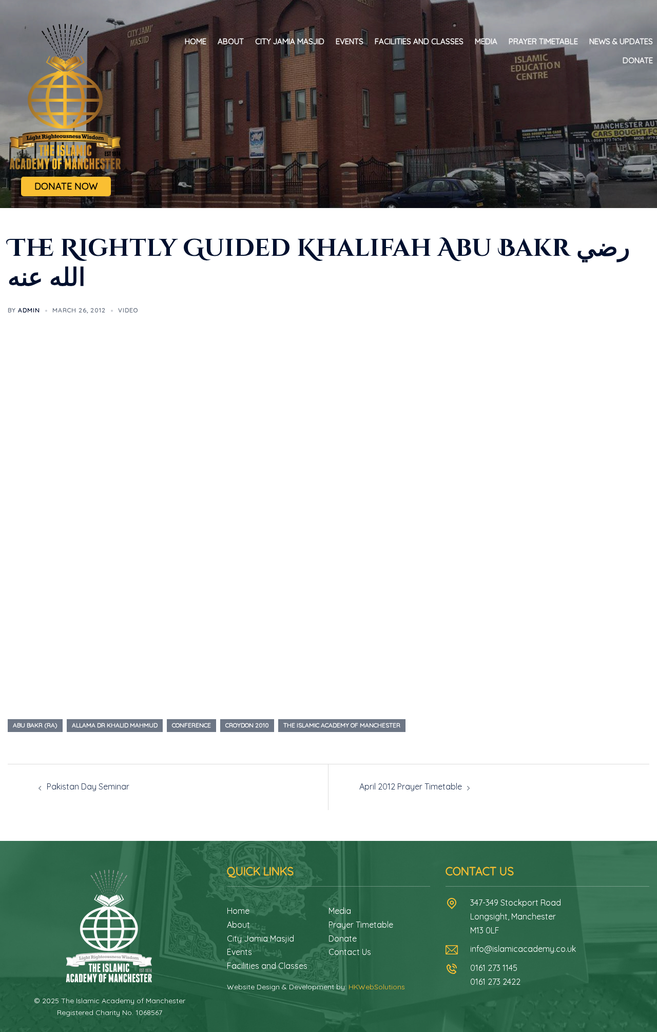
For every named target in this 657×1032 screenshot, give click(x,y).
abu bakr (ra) (35, 725)
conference (191, 725)
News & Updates (621, 41)
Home (195, 41)
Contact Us (349, 952)
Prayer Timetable (543, 41)
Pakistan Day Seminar (88, 786)
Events (349, 41)
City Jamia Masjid (289, 41)
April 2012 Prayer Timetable (410, 786)
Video (128, 310)
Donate (638, 60)
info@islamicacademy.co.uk (523, 949)
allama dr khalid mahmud (115, 725)
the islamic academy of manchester (341, 725)
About (231, 41)
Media (486, 41)
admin (29, 310)
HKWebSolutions (377, 986)
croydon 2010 (247, 725)
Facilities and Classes (419, 41)
